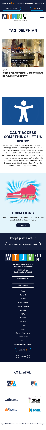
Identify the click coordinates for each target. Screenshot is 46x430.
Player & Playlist (12, 9)
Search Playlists (23, 306)
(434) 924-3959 (27, 264)
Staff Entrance (23, 285)
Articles (23, 321)
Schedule (23, 299)
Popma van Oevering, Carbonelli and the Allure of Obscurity (23, 74)
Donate (38, 9)
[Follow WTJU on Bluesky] (24, 356)
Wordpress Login (23, 278)
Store (23, 329)
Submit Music (23, 337)
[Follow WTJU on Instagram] (17, 356)
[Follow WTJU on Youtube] (28, 356)
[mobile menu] (41, 17)
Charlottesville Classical (23, 344)
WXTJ (23, 340)
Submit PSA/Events (23, 333)
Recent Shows (23, 302)
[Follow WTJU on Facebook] (21, 356)
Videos (23, 325)
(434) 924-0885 (27, 266)
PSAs (23, 314)
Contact (23, 295)
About (23, 291)
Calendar (23, 310)
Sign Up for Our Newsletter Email (23, 244)
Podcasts (23, 318)
